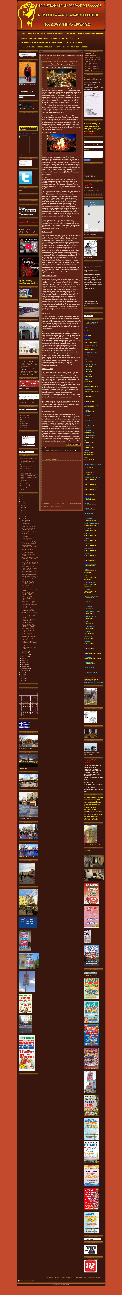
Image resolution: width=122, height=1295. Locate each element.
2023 (22, 501)
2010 (22, 678)
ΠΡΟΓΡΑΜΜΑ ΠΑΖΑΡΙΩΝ (55, 34)
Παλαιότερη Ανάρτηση (75, 503)
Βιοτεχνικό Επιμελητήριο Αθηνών (28, 458)
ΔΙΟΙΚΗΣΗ (24, 38)
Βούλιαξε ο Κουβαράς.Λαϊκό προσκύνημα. (29, 522)
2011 (22, 676)
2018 (22, 511)
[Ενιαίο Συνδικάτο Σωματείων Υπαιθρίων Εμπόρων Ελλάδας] (24, 153)
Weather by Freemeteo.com (24, 690)
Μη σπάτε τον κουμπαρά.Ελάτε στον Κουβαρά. (28, 535)
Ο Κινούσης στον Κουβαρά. (29, 531)
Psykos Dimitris (65, 1284)
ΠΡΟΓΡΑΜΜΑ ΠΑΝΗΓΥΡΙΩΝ (37, 34)
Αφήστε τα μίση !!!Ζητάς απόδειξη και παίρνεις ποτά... (28, 598)
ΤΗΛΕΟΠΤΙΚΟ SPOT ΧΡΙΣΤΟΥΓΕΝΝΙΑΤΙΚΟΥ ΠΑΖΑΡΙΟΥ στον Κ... (29, 551)
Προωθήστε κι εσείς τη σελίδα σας (26, 154)
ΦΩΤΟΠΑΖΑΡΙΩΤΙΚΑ (28, 47)
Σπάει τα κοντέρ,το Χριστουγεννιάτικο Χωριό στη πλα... (29, 547)
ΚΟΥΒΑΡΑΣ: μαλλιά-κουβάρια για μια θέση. (29, 613)
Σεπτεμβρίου (25, 655)
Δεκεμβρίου (25, 520)
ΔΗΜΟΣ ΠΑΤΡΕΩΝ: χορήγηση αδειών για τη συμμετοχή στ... (30, 578)
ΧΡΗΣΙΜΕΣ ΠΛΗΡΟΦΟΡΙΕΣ (74, 42)
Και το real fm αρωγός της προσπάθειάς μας (28, 529)
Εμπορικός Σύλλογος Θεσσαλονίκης (25, 481)
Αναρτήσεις (24, 161)
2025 (22, 497)
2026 (22, 495)
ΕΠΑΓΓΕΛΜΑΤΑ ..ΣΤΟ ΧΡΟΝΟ (48, 38)
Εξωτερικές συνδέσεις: (28, 434)
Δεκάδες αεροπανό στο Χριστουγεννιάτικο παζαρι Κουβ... (29, 647)
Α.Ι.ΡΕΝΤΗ (23, 419)
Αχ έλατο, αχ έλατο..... (27, 622)
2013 (22, 672)
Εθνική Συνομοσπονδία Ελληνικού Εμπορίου (26, 467)
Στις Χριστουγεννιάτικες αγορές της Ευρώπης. (30, 572)
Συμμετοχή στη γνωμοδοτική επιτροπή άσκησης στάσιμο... (29, 638)
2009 (22, 680)
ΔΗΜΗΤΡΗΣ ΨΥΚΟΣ (26, 229)
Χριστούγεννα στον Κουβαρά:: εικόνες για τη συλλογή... (29, 542)
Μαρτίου (24, 666)
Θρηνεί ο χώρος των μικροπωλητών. (27, 634)
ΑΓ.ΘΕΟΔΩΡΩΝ (24, 417)
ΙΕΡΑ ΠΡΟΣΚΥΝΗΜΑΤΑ (91, 66)
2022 (22, 503)
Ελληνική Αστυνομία (25, 470)
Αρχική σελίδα (60, 503)
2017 (22, 512)
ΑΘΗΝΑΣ (22, 421)
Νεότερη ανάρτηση (46, 503)
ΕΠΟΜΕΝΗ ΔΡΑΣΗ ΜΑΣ (56, 42)
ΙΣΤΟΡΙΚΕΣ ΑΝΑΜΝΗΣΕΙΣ (92, 68)
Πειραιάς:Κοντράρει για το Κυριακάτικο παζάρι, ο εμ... (29, 525)
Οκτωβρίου (25, 653)
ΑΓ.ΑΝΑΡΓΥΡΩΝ (24, 415)
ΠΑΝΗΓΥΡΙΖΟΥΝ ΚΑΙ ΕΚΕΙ (92, 58)
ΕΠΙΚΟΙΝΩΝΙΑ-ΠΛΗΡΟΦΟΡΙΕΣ (94, 34)
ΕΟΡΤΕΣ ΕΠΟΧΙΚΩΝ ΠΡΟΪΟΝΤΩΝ (91, 64)
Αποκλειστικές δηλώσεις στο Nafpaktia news (29, 619)
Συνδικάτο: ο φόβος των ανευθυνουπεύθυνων (26, 364)
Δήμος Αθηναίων (24, 464)
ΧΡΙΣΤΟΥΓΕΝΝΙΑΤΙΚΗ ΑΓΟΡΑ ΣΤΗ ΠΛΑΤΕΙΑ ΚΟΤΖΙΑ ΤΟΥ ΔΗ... (30, 564)
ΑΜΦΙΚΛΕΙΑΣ (24, 425)
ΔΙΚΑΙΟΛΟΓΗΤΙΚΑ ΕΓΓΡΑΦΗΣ (74, 34)
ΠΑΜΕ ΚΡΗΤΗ (24, 361)
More (20, 190)
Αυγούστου (25, 656)
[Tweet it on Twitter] (48, 448)
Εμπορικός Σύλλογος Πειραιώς (28, 484)
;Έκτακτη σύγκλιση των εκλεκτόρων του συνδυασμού (28, 367)
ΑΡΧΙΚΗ (24, 34)
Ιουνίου (24, 660)
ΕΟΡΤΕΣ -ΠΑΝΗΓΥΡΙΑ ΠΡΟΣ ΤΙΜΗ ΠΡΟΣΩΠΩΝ (93, 60)
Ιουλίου (24, 658)
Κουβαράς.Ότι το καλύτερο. (29, 540)
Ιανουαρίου (25, 670)
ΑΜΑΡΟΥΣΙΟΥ (24, 423)
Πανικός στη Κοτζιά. (27, 538)
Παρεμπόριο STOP (25, 486)
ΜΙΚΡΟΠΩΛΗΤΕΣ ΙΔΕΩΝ (44, 47)
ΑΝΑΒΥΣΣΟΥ (23, 427)
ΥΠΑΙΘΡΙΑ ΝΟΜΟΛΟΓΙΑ (61, 47)
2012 (22, 674)
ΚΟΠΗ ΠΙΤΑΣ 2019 (90, 54)
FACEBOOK (84, 47)
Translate (31, 56)
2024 (22, 499)
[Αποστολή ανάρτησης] (75, 450)
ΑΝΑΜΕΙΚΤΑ (88, 70)
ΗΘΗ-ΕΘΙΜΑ (33, 38)
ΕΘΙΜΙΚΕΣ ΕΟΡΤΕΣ (90, 56)
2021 (22, 505)
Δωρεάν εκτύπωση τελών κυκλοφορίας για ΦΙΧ (28, 602)
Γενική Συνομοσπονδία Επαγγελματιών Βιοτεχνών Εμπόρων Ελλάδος (27, 461)
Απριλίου (24, 664)
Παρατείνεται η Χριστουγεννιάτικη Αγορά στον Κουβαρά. (29, 372)
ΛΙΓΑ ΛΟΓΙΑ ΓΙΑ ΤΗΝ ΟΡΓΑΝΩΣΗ (69, 38)
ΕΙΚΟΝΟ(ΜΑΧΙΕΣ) (27, 42)
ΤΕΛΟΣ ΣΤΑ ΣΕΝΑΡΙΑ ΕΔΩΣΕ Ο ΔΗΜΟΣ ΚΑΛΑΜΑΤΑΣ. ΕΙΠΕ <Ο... (30, 559)
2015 (22, 516)
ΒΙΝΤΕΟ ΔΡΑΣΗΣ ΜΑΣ (41, 42)
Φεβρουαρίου (25, 668)
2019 (22, 509)
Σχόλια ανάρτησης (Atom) (55, 506)
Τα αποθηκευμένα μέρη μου (94, 232)
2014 (22, 518)
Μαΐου (23, 662)
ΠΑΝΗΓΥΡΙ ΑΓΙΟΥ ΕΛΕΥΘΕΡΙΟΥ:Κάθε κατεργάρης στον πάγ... (28, 609)
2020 (22, 507)
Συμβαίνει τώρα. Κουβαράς (29, 574)
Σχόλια (23, 164)
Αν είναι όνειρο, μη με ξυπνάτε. (27, 586)
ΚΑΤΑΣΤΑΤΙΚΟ (75, 47)
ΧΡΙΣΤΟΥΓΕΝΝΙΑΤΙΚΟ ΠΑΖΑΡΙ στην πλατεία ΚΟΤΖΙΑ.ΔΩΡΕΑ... (28, 594)
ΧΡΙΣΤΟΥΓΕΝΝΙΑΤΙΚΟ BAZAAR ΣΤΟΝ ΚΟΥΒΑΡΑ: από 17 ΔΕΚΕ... (30, 568)
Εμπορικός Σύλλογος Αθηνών (28, 475)
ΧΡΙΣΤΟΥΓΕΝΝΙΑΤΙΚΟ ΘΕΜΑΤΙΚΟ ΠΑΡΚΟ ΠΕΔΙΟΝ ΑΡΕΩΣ (28, 583)
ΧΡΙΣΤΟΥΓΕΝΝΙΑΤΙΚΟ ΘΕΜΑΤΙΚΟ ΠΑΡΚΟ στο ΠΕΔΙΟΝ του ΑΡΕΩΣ (29, 626)
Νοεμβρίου (24, 651)
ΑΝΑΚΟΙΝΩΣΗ (24, 374)
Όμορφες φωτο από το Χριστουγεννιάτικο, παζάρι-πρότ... (29, 643)
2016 (22, 514)
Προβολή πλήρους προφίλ (27, 232)
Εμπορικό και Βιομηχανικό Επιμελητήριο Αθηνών (27, 472)
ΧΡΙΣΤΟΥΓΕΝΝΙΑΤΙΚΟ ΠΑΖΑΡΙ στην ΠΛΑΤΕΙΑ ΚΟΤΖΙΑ (28, 630)
